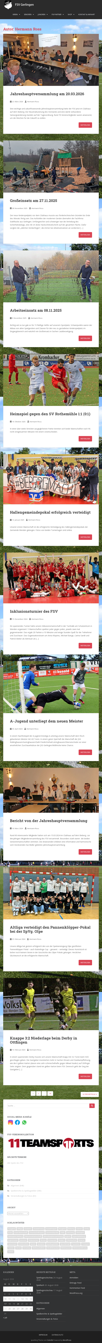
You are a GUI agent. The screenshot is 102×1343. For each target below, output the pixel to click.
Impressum (43, 1335)
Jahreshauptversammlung (53, 1236)
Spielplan (41, 1244)
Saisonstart (12, 1244)
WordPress (67, 1340)
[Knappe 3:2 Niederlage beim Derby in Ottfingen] (51, 1004)
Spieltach (40, 1285)
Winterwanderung (80, 1248)
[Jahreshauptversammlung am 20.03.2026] (51, 60)
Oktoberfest (71, 1240)
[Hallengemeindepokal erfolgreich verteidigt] (51, 479)
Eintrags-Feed (75, 1283)
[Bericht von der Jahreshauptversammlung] (51, 790)
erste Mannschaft (20, 1232)
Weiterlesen (85, 125)
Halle (63, 1232)
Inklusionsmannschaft (33, 1236)
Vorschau (26, 1248)
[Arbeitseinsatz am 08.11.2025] (51, 276)
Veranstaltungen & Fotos (21, 1196)
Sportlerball (65, 1244)
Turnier (11, 1248)
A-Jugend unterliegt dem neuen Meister (46, 721)
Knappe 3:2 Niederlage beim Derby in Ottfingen (43, 1040)
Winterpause (66, 1248)
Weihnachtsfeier (39, 1248)
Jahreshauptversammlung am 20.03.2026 (47, 93)
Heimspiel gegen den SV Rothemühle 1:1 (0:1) (50, 413)
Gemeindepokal (52, 1232)
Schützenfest (23, 1244)
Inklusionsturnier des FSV (34, 611)
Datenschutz (57, 1335)
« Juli (5, 1317)
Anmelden (74, 1277)
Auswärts (27, 1229)
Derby (86, 1229)
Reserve (81, 1240)
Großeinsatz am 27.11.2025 (33, 200)
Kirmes (43, 1240)
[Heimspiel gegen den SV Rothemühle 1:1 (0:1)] (51, 380)
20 (18, 1304)
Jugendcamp (13, 1240)
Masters (62, 1240)
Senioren (27, 14)
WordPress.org (76, 1293)
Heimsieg (70, 1232)
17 (5, 1304)
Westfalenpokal (53, 1248)
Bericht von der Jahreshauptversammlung (48, 820)
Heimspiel (80, 1232)
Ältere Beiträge (89, 1094)
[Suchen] (92, 1105)
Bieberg (71, 1229)
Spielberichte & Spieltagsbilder (24, 1190)
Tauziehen (76, 1244)
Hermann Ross (33, 101)
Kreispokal (52, 1240)
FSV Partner (56, 14)
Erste (10, 1232)
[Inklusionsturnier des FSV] (51, 578)
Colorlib (50, 1340)
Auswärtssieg (39, 1229)
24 (5, 1308)
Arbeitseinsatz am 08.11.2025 (36, 310)
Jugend (67, 1236)
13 (18, 1299)
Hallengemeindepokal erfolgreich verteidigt (50, 512)
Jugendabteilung (79, 1236)
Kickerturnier (33, 1240)
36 (50, 1093)
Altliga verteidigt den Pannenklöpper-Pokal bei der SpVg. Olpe (50, 929)
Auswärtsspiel (51, 1229)
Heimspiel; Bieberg (15, 1236)
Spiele (33, 1244)
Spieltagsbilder (52, 1244)
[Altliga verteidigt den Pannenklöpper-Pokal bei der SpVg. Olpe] (51, 893)
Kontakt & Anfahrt (86, 14)
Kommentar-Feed (77, 1288)
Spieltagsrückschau (44, 1277)
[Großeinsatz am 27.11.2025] (51, 166)
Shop (70, 14)
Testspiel (85, 1244)
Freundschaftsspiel (37, 1232)
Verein (15, 14)
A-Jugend (11, 1229)
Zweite (10, 1252)
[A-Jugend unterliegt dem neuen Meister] (51, 687)
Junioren (41, 14)
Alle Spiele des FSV (15, 1163)
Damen (79, 1229)
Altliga (19, 1229)
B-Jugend (62, 1229)
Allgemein (15, 1185)
